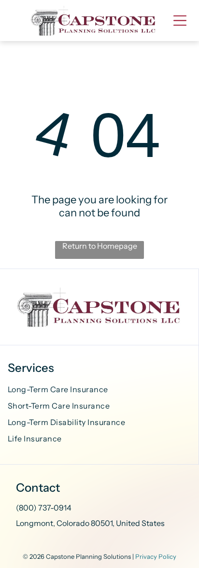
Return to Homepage (99, 246)
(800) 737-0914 (43, 507)
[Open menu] (179, 20)
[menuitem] (99, 391)
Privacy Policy (155, 556)
